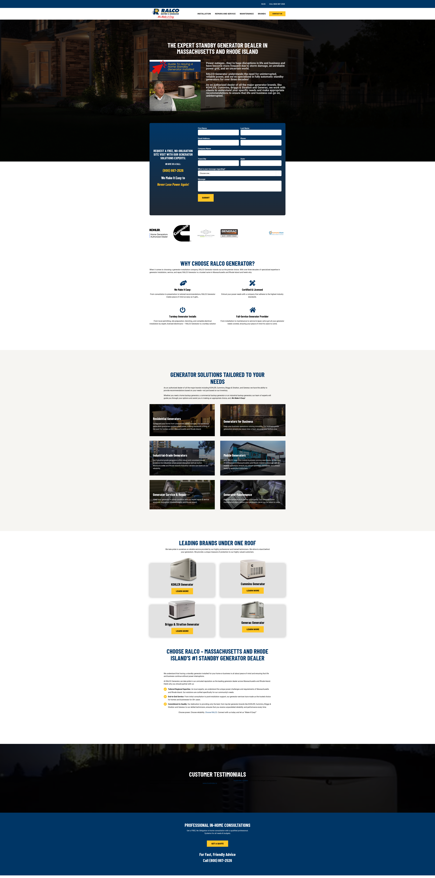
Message (201, 179)
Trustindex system (240, 780)
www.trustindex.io (210, 783)
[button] (152, 85)
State (243, 159)
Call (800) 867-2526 (217, 860)
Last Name (245, 128)
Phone (243, 138)
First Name (203, 128)
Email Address (204, 138)
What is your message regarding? (212, 169)
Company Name (204, 149)
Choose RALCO (211, 712)
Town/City (202, 159)
